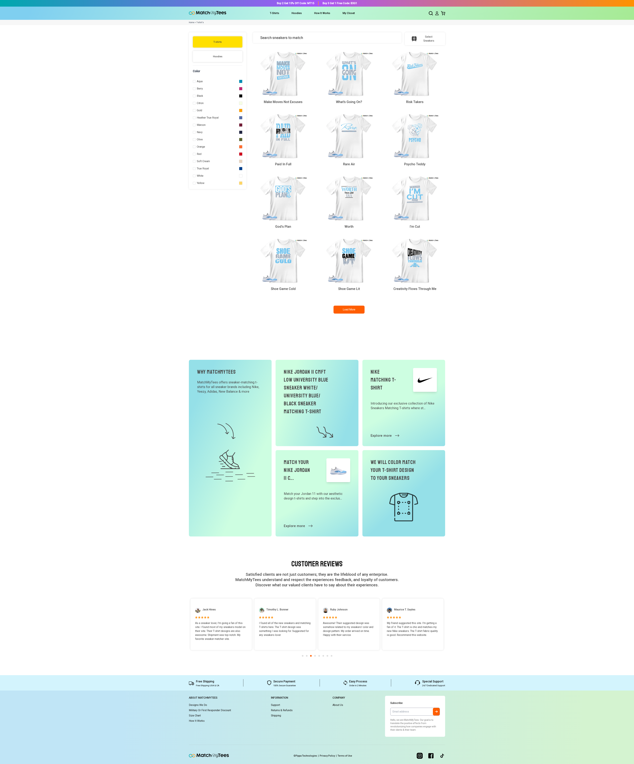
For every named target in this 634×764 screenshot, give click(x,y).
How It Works (322, 13)
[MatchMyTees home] (207, 13)
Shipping (276, 715)
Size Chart (195, 715)
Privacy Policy (328, 755)
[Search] (431, 13)
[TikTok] (442, 756)
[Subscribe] (436, 711)
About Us (338, 705)
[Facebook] (431, 756)
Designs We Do (198, 705)
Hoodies (217, 56)
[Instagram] (420, 756)
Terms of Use (345, 755)
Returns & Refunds (282, 710)
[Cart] (443, 13)
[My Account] (437, 13)
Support (275, 705)
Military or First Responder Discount (210, 710)
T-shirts (217, 42)
